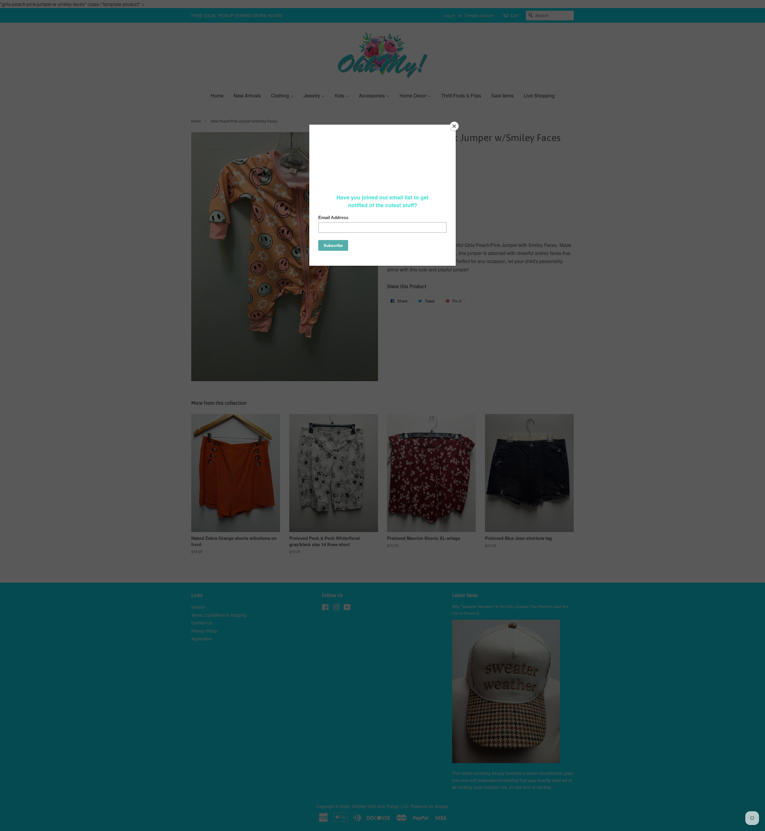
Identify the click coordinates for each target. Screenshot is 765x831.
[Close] (454, 126)
